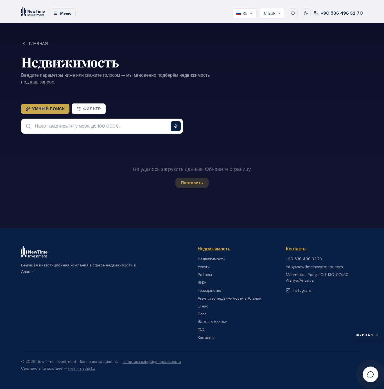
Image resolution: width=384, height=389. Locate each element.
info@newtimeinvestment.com (314, 266)
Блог (202, 313)
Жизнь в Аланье (212, 321)
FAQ (201, 329)
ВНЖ (202, 282)
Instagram (302, 290)
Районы (205, 274)
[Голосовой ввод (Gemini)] (176, 126)
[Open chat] (370, 374)
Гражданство (209, 290)
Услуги (204, 266)
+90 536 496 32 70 (342, 13)
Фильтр (92, 108)
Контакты (206, 337)
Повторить (192, 182)
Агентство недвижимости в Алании (229, 298)
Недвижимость (211, 258)
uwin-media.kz (81, 368)
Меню (65, 13)
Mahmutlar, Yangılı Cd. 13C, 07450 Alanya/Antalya (317, 277)
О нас (203, 306)
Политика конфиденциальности (152, 361)
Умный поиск (48, 108)
